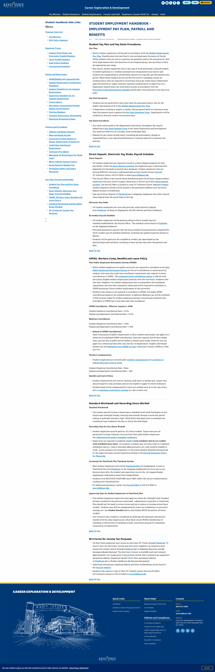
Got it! (207, 667)
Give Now (206, 2)
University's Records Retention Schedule (111, 90)
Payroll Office (133, 485)
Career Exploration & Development (107, 7)
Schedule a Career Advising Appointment (126, 607)
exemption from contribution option (135, 276)
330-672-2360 (182, 606)
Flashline (162, 223)
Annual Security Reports (152, 623)
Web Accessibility (150, 643)
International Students (59, 66)
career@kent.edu (183, 613)
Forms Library (55, 102)
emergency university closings (114, 390)
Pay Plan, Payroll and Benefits (59, 179)
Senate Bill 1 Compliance (152, 640)
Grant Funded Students (59, 59)
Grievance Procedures (59, 152)
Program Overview (54, 32)
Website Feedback (150, 611)
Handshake (116, 604)
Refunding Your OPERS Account (122, 346)
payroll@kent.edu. (137, 574)
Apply (187, 2)
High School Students (59, 63)
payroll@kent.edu (140, 175)
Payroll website (103, 567)
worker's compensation (138, 360)
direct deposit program (123, 166)
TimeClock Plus (133, 466)
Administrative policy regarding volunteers (116, 437)
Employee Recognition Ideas (62, 119)
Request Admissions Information (155, 604)
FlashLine (123, 194)
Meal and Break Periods (60, 135)
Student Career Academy (121, 611)
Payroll (158, 172)
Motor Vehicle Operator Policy (63, 161)
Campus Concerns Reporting (154, 626)
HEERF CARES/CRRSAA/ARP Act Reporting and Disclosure (155, 631)
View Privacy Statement (78, 667)
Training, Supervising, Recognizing (65, 115)
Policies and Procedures (56, 127)
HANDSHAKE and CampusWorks (64, 79)
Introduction (55, 37)
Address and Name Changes (62, 132)
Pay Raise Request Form (116, 128)
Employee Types (53, 48)
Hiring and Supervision (56, 74)
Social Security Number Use (62, 165)
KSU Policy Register (58, 40)
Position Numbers (57, 112)
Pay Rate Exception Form (138, 112)
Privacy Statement (150, 636)
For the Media (148, 607)
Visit (195, 2)
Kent (90, 39)
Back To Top (94, 146)
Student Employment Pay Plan (135, 106)
